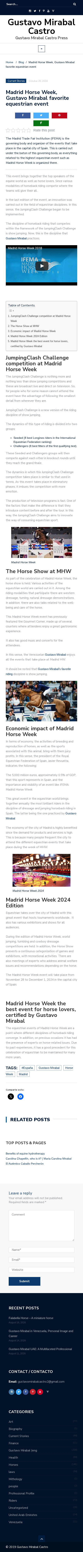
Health (13, 1458)
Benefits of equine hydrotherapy (25, 1153)
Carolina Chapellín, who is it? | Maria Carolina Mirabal (38, 1158)
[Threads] (53, 11)
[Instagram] (30, 11)
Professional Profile (21, 1493)
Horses (13, 1465)
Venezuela (15, 1522)
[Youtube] (48, 11)
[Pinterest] (44, 11)
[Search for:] (18, 4)
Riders (13, 1501)
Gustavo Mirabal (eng (23, 1450)
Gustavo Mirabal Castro (41, 26)
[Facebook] (39, 11)
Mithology (15, 1479)
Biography (15, 1429)
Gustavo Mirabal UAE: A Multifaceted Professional (40, 1349)
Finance (14, 1443)
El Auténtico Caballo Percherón (25, 1163)
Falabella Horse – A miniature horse (31, 1318)
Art (11, 1422)
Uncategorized (18, 1508)
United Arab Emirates (23, 1515)
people (13, 1486)
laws (12, 1472)
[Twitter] (34, 11)
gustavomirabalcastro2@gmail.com (41, 1382)
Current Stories (19, 1436)
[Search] (75, 4)
